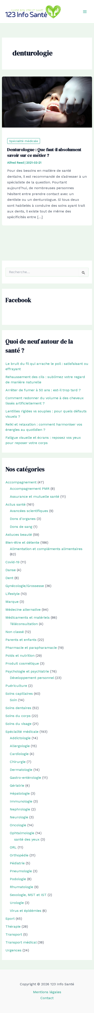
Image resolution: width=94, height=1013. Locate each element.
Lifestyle (12, 594)
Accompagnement (21, 482)
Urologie (17, 903)
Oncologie (18, 825)
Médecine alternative (23, 609)
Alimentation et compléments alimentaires (46, 549)
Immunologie (21, 801)
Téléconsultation (24, 624)
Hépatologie (20, 793)
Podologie (18, 879)
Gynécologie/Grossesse (24, 586)
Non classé (14, 632)
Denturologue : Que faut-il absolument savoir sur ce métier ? (44, 152)
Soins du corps (18, 716)
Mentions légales (47, 992)
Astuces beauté (18, 534)
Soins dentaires (18, 708)
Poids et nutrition (20, 655)
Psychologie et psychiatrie (27, 671)
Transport (13, 934)
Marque (12, 602)
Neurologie (19, 817)
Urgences (13, 950)
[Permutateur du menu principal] (85, 11)
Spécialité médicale (23, 141)
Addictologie (20, 738)
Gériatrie (17, 785)
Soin (13, 700)
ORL (13, 847)
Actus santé (15, 504)
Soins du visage (18, 724)
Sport (10, 918)
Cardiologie (19, 754)
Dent (9, 578)
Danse (10, 570)
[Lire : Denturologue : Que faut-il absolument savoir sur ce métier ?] (47, 102)
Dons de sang (21, 527)
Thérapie (13, 926)
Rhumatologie (21, 887)
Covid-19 (12, 562)
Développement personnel (32, 678)
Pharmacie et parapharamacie (31, 647)
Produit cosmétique (22, 663)
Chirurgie (18, 762)
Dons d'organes (23, 519)
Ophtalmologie (22, 833)
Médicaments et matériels (27, 617)
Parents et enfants (21, 640)
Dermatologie (21, 770)
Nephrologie (20, 809)
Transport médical (21, 942)
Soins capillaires (19, 693)
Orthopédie (19, 855)
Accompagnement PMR (29, 488)
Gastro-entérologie (25, 777)
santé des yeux (27, 839)
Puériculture (16, 686)
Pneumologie (21, 871)
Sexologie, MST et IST (28, 895)
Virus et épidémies (25, 911)
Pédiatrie (17, 863)
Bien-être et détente (22, 542)
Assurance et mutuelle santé (34, 496)
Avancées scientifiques (29, 511)
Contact (47, 998)
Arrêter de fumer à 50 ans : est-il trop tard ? (43, 390)
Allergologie (20, 746)
